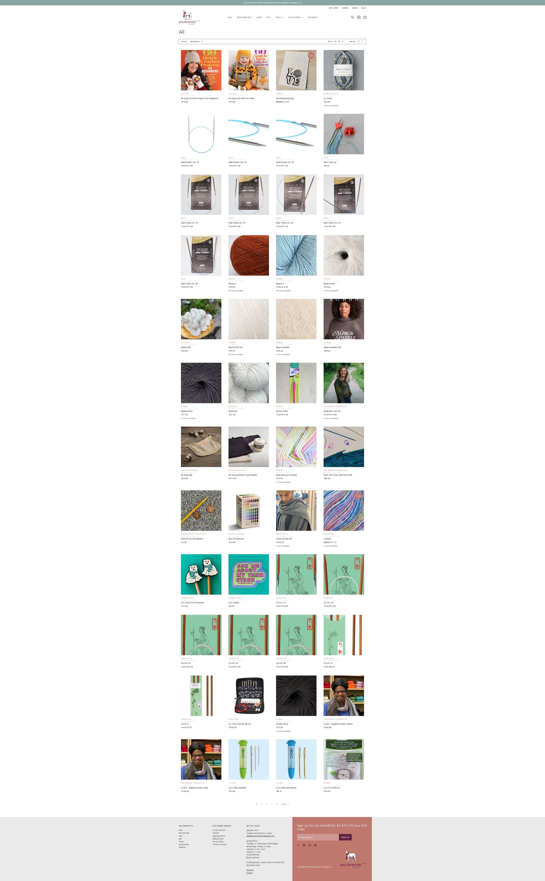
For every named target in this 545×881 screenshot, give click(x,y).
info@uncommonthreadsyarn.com (260, 836)
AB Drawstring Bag (285, 98)
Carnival (327, 538)
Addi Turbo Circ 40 (189, 283)
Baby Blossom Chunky (286, 475)
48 (343, 41)
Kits (269, 17)
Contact (216, 833)
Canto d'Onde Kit (284, 538)
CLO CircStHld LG (332, 787)
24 (335, 41)
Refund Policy (218, 839)
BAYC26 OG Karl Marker (192, 538)
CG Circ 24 (328, 602)
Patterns (312, 17)
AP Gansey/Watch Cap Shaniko (243, 475)
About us (250, 870)
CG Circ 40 (281, 663)
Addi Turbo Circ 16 (189, 222)
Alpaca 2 (280, 283)
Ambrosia (233, 411)
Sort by (184, 41)
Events (355, 8)
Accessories (295, 17)
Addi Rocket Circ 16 (190, 162)
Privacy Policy (218, 841)
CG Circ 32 (185, 663)
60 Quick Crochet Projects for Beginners (199, 98)
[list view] (362, 41)
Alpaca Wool (186, 411)
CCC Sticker (234, 602)
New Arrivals (244, 17)
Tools (278, 17)
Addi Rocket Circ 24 (237, 162)
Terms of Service (219, 844)
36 (339, 41)
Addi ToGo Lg (330, 162)
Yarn (259, 17)
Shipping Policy (219, 836)
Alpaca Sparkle (282, 347)
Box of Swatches (236, 538)
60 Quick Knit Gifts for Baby (241, 98)
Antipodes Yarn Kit (332, 411)
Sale (230, 17)
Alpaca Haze (329, 283)
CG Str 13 (328, 663)
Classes (345, 8)
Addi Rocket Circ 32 (285, 162)
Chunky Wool (282, 723)
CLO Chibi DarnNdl (237, 787)
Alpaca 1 (232, 283)
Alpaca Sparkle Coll (332, 347)
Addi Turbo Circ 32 (332, 222)
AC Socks (328, 98)
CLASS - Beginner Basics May (194, 787)
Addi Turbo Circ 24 (284, 222)
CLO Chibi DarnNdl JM (286, 787)
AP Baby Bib (186, 475)
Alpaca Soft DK (236, 347)
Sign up (345, 837)
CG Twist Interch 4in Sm (240, 723)
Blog (363, 8)
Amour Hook (282, 411)
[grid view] (358, 41)
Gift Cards (333, 8)
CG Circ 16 (281, 602)
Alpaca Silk (186, 347)
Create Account (219, 830)
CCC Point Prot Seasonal (192, 602)
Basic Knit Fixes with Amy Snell (338, 475)
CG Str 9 (185, 723)
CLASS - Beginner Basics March (338, 723)
